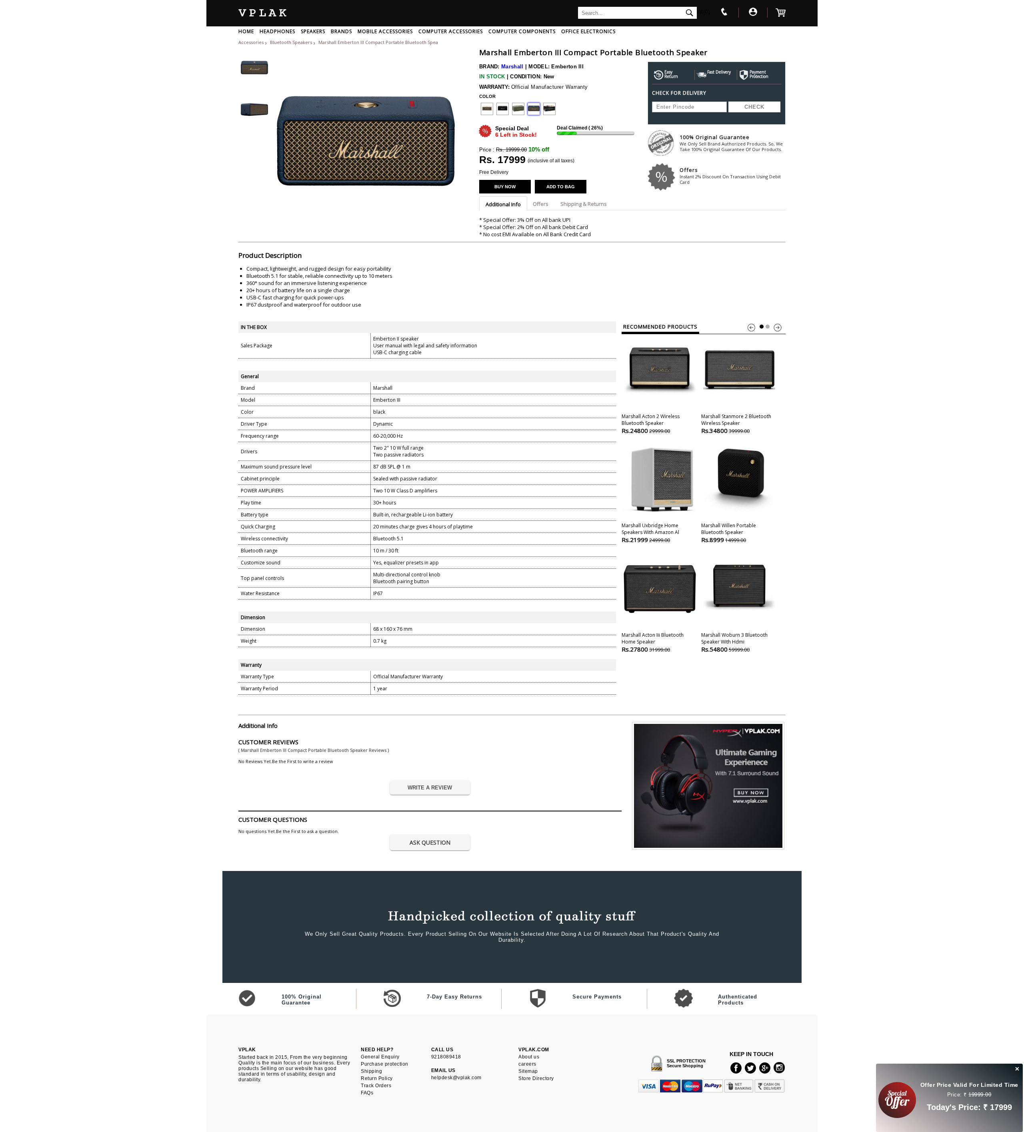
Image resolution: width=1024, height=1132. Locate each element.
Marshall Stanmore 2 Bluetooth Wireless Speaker (736, 423)
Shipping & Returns (583, 203)
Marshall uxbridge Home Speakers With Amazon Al (650, 533)
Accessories (251, 42)
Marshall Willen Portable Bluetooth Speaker (728, 533)
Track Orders (376, 1085)
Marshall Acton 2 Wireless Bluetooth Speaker (651, 423)
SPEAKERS (313, 31)
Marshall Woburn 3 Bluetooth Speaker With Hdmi (734, 642)
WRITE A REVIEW (430, 788)
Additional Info (503, 204)
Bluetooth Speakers (291, 42)
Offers (730, 175)
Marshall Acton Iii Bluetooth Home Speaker (653, 642)
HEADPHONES (277, 31)
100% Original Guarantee (731, 143)
